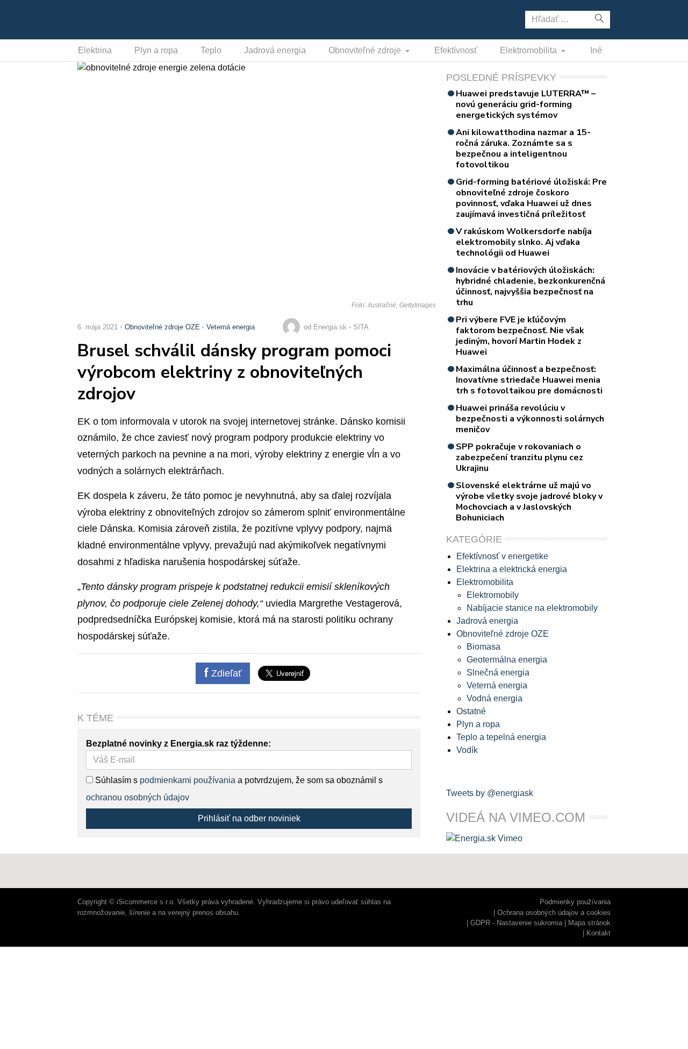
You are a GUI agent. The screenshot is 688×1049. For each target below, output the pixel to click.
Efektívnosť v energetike (502, 556)
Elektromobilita (529, 50)
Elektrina (95, 50)
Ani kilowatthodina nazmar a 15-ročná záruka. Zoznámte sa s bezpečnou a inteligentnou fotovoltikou (523, 148)
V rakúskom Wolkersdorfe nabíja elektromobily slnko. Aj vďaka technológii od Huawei (524, 242)
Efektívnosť (455, 50)
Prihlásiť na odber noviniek (249, 818)
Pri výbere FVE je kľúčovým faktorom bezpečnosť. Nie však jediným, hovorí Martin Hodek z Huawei (520, 335)
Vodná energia (494, 698)
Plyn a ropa (156, 50)
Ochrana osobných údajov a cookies (554, 913)
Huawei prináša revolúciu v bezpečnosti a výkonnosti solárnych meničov (530, 419)
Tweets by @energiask (489, 793)
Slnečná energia (498, 672)
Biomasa (483, 646)
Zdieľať (225, 673)
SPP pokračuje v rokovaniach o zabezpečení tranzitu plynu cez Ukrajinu (519, 457)
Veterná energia (230, 327)
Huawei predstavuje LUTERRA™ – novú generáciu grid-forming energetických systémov (526, 104)
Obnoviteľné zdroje (365, 50)
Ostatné (471, 711)
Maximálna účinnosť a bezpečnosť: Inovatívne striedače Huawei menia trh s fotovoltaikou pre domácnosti (529, 380)
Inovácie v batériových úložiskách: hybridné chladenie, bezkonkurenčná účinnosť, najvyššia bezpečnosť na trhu (530, 286)
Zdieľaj (111, 19)
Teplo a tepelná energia (501, 737)
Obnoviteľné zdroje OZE (162, 327)
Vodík (467, 750)
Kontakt (598, 933)
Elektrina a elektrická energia (511, 569)
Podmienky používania (575, 902)
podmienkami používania (187, 780)
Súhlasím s (115, 780)
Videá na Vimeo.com (515, 817)
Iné (596, 50)
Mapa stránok (589, 923)
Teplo (210, 50)
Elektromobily (493, 595)
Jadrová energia (275, 50)
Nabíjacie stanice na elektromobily (532, 607)
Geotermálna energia (507, 659)
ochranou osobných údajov (137, 797)
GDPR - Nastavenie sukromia (516, 923)
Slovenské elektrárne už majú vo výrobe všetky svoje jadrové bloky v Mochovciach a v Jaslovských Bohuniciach (529, 501)
